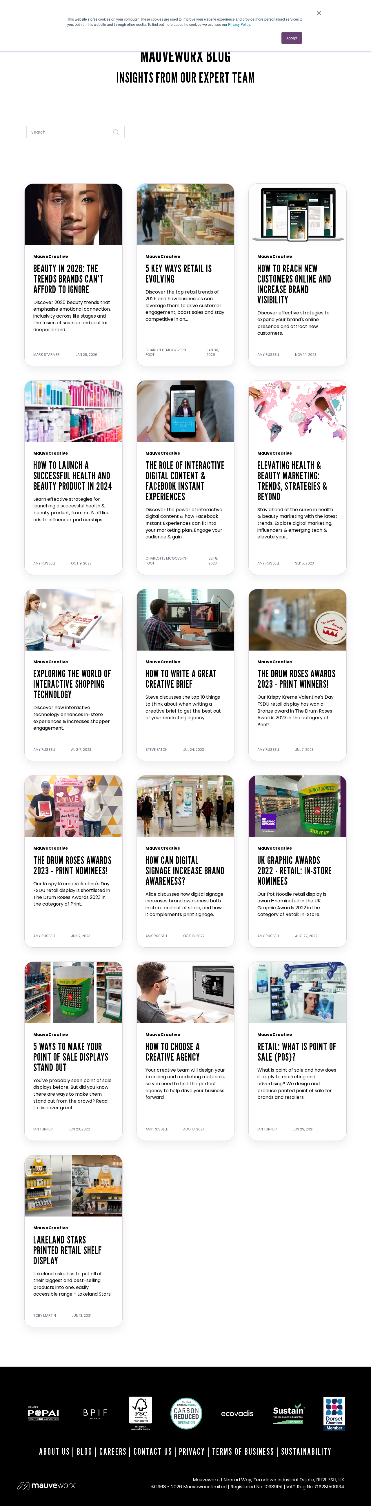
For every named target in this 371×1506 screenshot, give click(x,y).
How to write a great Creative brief (181, 678)
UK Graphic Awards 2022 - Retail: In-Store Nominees (294, 870)
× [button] (319, 11)
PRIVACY (192, 1451)
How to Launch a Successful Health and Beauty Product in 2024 (72, 475)
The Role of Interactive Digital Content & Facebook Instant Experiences (185, 480)
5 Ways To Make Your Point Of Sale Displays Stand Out (70, 1056)
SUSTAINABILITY (306, 1451)
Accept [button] (291, 37)
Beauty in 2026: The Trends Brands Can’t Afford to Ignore (68, 278)
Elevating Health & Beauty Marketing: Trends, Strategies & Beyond (292, 480)
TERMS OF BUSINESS (243, 1451)
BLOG (84, 1451)
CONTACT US (153, 1451)
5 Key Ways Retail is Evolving (179, 273)
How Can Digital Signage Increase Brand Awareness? (185, 870)
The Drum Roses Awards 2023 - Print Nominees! (72, 865)
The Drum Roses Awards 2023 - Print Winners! (296, 678)
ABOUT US (54, 1451)
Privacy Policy (239, 24)
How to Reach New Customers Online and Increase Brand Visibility (294, 284)
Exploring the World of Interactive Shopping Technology (72, 683)
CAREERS (113, 1451)
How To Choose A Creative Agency (173, 1051)
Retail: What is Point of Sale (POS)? (297, 1051)
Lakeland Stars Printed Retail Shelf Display (67, 1250)
